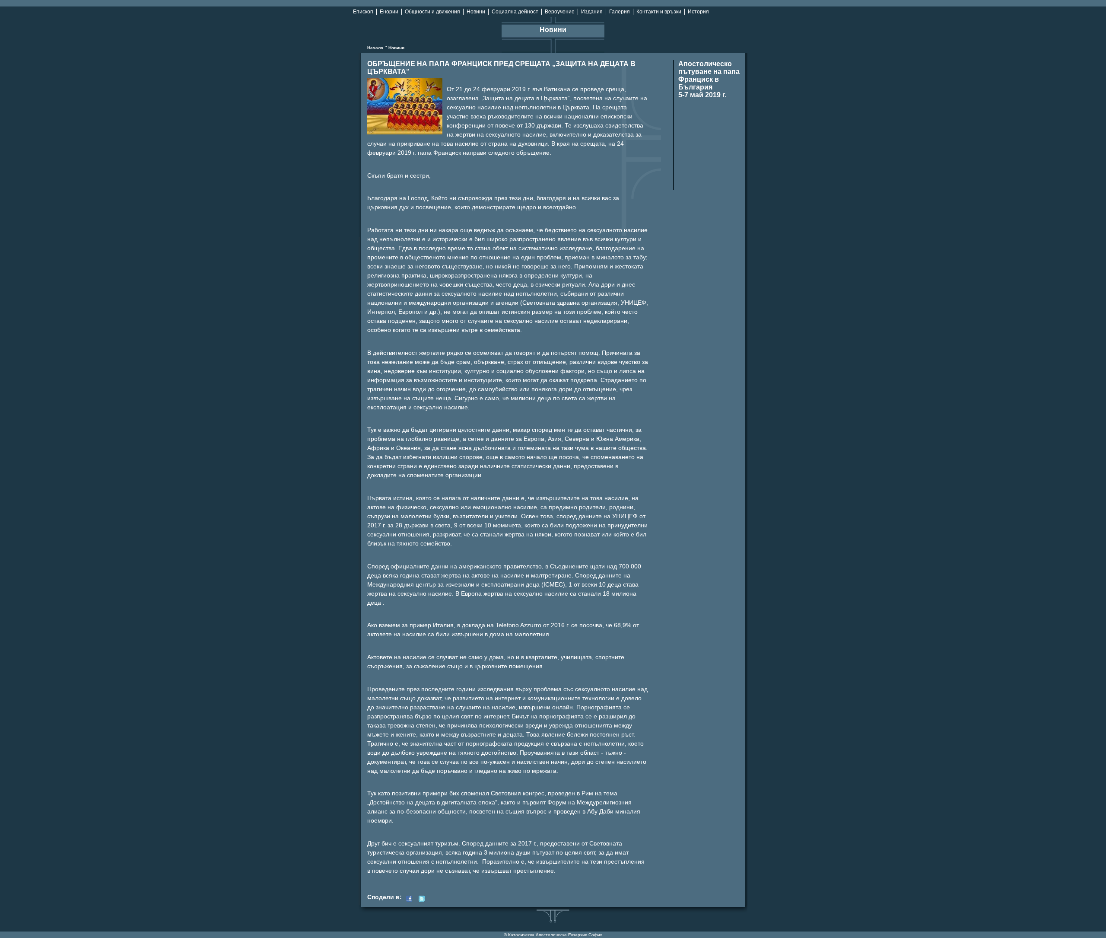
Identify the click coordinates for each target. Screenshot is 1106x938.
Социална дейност (515, 12)
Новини (476, 12)
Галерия (619, 12)
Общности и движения (432, 12)
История (698, 12)
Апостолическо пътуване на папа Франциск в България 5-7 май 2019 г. (709, 79)
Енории (389, 12)
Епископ (363, 12)
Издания (592, 12)
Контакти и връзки (658, 12)
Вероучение (560, 12)
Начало (375, 47)
